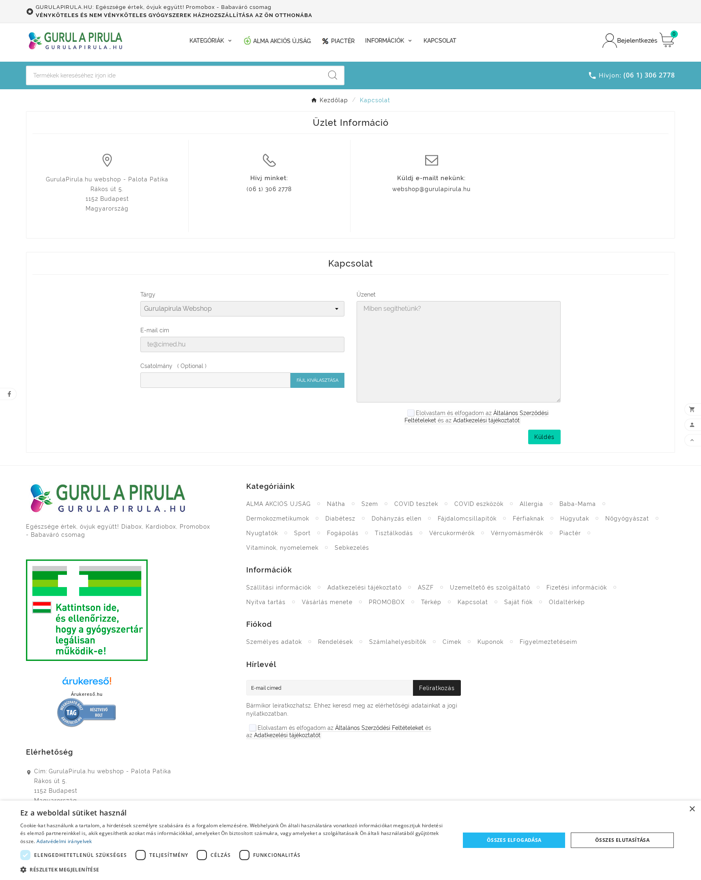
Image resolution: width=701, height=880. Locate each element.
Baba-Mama (577, 504)
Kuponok (490, 642)
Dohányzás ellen (396, 518)
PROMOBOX (387, 602)
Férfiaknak (528, 518)
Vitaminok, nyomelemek (282, 547)
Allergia (531, 504)
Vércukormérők (452, 533)
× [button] (692, 809)
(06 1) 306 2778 (269, 189)
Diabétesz (340, 518)
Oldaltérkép (567, 602)
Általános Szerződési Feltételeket (379, 728)
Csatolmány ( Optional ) (173, 366)
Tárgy (147, 294)
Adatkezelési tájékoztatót (486, 420)
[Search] (332, 75)
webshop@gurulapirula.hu (431, 189)
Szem (369, 504)
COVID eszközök (478, 504)
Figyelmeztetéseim (548, 642)
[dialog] (350, 840)
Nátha (336, 504)
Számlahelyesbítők (397, 642)
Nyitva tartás (266, 602)
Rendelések (335, 642)
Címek (452, 642)
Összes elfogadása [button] (514, 840)
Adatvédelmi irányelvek (64, 841)
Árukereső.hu (87, 694)
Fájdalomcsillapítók (467, 518)
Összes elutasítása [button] (622, 840)
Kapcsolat (473, 602)
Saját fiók (518, 602)
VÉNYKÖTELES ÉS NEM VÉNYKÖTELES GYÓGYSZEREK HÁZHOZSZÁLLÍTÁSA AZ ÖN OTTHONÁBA (174, 15)
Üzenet (366, 294)
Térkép (431, 602)
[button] (233, 869)
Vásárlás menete (327, 602)
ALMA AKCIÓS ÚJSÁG (278, 504)
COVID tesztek (416, 504)
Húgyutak (574, 518)
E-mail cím (154, 330)
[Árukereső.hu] (86, 683)
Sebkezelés (352, 547)
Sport (302, 533)
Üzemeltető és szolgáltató (490, 587)
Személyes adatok (274, 642)
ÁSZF (426, 587)
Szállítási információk (278, 587)
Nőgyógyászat (627, 518)
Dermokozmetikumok (277, 518)
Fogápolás (343, 533)
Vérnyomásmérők (517, 533)
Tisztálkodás (394, 533)
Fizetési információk (576, 587)
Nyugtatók (262, 533)
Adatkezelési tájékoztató (364, 587)
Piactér (570, 533)
